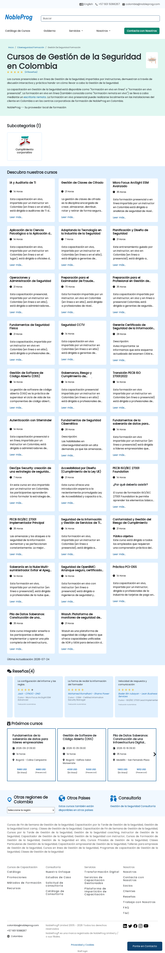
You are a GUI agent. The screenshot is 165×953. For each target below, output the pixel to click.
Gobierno (50, 31)
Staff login (83, 951)
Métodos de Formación (24, 883)
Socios (128, 886)
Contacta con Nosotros (142, 31)
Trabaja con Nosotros (139, 902)
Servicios (75, 31)
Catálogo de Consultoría (55, 892)
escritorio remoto (35, 97)
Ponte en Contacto (145, 946)
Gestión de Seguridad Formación (64, 47)
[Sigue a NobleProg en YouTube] (146, 926)
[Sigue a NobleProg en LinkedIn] (125, 926)
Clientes (129, 891)
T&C (126, 913)
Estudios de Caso (58, 877)
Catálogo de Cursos (17, 31)
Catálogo (14, 872)
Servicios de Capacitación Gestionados (94, 880)
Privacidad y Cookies (82, 944)
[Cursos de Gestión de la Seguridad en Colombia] (21, 17)
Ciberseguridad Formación (30, 47)
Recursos (14, 888)
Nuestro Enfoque (58, 872)
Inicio (11, 47)
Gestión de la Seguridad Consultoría (132, 806)
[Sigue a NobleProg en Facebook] (135, 926)
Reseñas (129, 896)
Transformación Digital (101, 872)
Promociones (17, 877)
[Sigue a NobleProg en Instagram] (140, 926)
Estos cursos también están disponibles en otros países (76, 808)
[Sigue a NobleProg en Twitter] (130, 926)
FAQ (126, 907)
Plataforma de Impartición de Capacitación (95, 891)
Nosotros (102, 31)
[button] (154, 754)
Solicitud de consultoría (54, 884)
